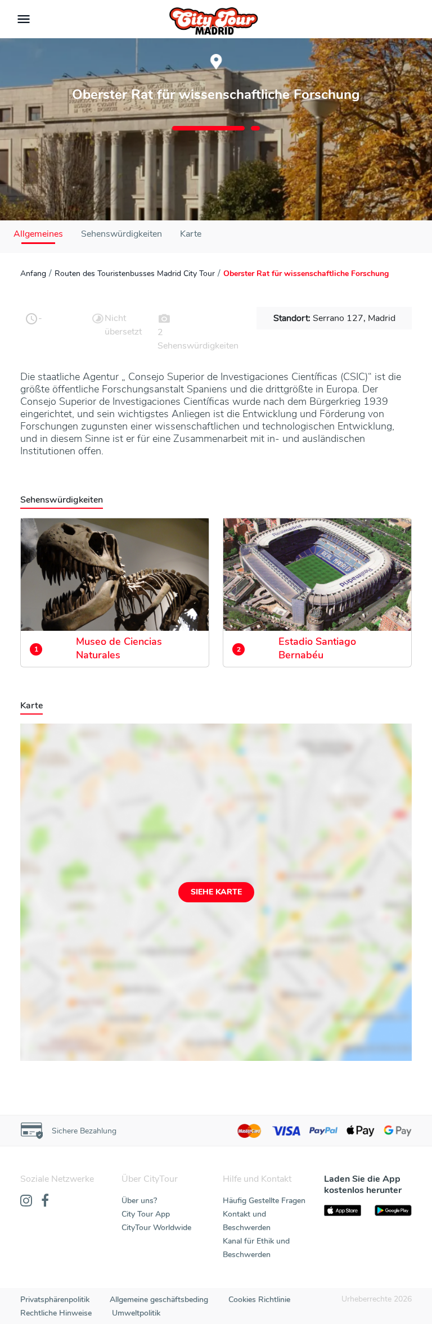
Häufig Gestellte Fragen (264, 1200)
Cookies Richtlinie (259, 1299)
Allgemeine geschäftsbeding (159, 1299)
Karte (190, 234)
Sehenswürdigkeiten (121, 234)
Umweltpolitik (136, 1313)
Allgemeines (38, 234)
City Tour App (146, 1214)
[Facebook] (45, 1201)
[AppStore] (342, 1210)
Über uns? (139, 1200)
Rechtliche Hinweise (56, 1313)
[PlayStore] (393, 1210)
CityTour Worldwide (156, 1227)
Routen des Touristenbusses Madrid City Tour (135, 273)
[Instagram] (26, 1201)
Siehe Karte (216, 892)
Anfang (33, 273)
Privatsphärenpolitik (54, 1299)
